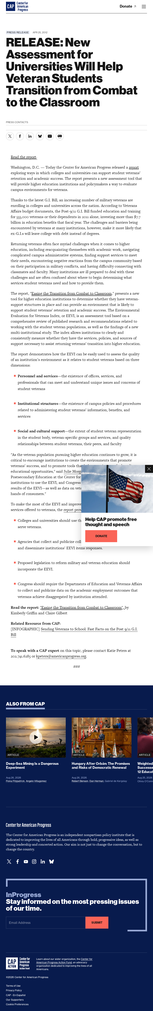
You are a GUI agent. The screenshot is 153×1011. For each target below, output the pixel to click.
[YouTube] (26, 862)
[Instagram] (34, 862)
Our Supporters (15, 999)
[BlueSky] (51, 862)
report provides (76, 509)
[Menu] (144, 6)
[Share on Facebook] (20, 136)
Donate (126, 6)
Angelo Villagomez (36, 781)
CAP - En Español (16, 995)
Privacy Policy (14, 990)
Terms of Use (13, 985)
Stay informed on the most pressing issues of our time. (72, 901)
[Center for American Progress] (11, 6)
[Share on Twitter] (10, 136)
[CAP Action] (19, 963)
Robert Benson (80, 781)
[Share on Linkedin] (30, 136)
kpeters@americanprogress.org (61, 656)
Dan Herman (96, 781)
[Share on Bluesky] (40, 136)
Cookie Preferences (17, 1004)
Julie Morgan (74, 471)
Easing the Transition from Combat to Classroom (81, 607)
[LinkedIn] (42, 862)
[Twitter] (9, 862)
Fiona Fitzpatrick (15, 781)
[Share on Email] (50, 136)
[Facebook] (17, 862)
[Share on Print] (60, 136)
